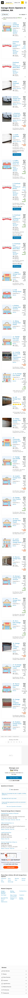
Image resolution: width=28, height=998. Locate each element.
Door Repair (14, 816)
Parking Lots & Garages (13, 898)
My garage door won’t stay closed (9, 798)
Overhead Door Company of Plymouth (9, 813)
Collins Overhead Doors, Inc (16, 24)
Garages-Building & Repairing (3, 892)
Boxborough (10, 881)
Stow (16, 880)
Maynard (23, 878)
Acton (9, 878)
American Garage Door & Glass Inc (17, 98)
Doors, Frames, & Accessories (13, 896)
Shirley (2, 881)
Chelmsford (3, 878)
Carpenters (21, 895)
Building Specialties (12, 892)
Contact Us (17, 154)
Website (14, 29)
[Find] (22, 2)
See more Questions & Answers (14, 806)
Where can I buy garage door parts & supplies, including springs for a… (14, 794)
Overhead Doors (21, 816)
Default (23, 14)
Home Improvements (4, 901)
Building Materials (21, 898)
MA (6, 736)
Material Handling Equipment (18, 826)
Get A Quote (15, 51)
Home (2, 736)
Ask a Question (15, 789)
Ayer (2, 880)
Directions (15, 32)
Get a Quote (15, 193)
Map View (6, 14)
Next (21, 742)
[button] (26, 2)
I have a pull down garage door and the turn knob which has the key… (14, 803)
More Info (15, 33)
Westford (17, 878)
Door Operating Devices (4, 898)
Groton (9, 880)
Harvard (23, 880)
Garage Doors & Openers (18, 28)
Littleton (9, 736)
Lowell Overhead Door (16, 83)
